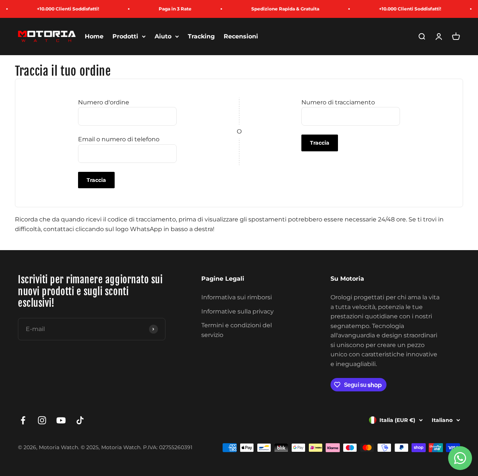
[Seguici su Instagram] (42, 420)
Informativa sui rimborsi (236, 297)
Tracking (201, 36)
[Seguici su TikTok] (80, 420)
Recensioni (241, 36)
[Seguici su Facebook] (23, 420)
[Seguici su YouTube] (61, 420)
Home (94, 36)
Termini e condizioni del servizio (236, 330)
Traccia (96, 180)
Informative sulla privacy (237, 311)
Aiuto (163, 36)
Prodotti (125, 36)
